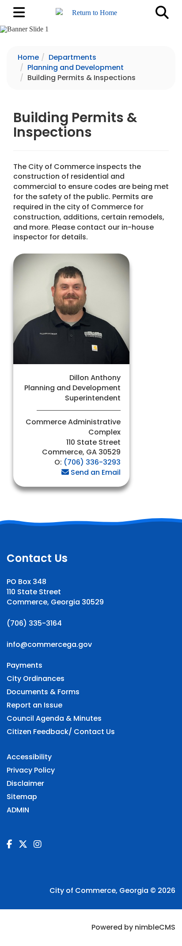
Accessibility (29, 757)
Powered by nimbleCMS (133, 927)
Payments (24, 665)
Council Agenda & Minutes (54, 718)
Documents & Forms (43, 692)
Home (28, 57)
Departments (72, 57)
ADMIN (18, 810)
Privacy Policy (31, 770)
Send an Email (96, 472)
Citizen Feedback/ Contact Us (61, 732)
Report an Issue (34, 705)
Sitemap (22, 797)
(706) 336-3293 (92, 462)
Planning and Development (75, 67)
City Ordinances (35, 679)
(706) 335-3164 (34, 623)
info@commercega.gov (49, 644)
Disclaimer (25, 783)
